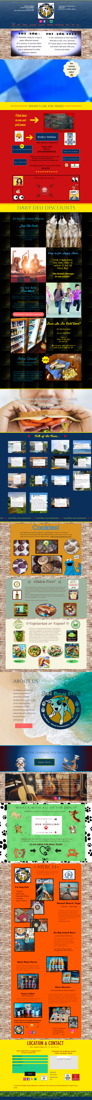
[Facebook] (44, 21)
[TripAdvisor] (51, 21)
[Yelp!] (47, 21)
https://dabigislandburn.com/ (61, 946)
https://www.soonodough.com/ (60, 536)
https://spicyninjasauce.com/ (23, 970)
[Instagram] (40, 21)
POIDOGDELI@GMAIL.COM (40, 1047)
